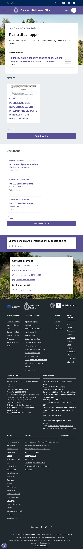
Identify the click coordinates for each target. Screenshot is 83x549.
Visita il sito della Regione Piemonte (37, 445)
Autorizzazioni (30, 335)
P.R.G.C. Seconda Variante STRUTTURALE (21, 185)
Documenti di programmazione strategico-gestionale (23, 166)
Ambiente (28, 325)
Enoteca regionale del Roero (35, 462)
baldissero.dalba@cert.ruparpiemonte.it (25, 394)
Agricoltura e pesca (31, 321)
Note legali (10, 500)
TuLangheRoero (30, 455)
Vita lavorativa (30, 370)
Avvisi (57, 325)
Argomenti (19, 28)
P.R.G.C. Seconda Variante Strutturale (21, 205)
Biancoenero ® (59, 540)
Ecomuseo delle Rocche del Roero (37, 466)
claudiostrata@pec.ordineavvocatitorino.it (61, 428)
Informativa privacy (14, 497)
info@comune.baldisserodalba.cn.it (23, 397)
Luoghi (69, 327)
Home (11, 28)
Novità (12, 98)
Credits (9, 507)
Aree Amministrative (14, 325)
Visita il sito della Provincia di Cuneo (37, 448)
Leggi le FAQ (11, 466)
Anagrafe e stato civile (33, 328)
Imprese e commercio (32, 352)
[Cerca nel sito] (73, 10)
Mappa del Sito (12, 518)
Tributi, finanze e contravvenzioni (36, 363)
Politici (9, 346)
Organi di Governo (13, 321)
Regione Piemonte (12, 3)
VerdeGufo (28, 469)
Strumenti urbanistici (19, 179)
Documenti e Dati (13, 332)
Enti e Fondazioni (13, 335)
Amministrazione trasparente (22, 160)
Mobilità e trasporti (31, 356)
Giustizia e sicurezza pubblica (35, 349)
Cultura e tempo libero (33, 342)
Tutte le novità (41, 136)
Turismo (27, 366)
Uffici (8, 328)
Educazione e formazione (34, 346)
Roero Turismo (30, 459)
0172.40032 (13, 387)
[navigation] (4, 10)
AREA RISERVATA (41, 545)
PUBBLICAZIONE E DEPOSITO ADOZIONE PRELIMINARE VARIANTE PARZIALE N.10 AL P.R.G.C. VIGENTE (36, 59)
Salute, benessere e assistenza (36, 359)
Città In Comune (55, 537)
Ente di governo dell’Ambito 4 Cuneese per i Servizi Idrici (45, 442)
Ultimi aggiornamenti (14, 511)
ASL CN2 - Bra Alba (32, 452)
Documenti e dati (41, 223)
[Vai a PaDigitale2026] (63, 305)
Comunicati (59, 328)
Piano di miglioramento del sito (13, 459)
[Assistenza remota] (63, 537)
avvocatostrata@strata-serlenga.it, (60, 425)
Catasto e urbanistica (32, 339)
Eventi (69, 324)
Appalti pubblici (30, 332)
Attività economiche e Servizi (71, 351)
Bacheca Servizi (12, 490)
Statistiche (10, 514)
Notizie (57, 321)
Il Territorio (70, 330)
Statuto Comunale (13, 493)
